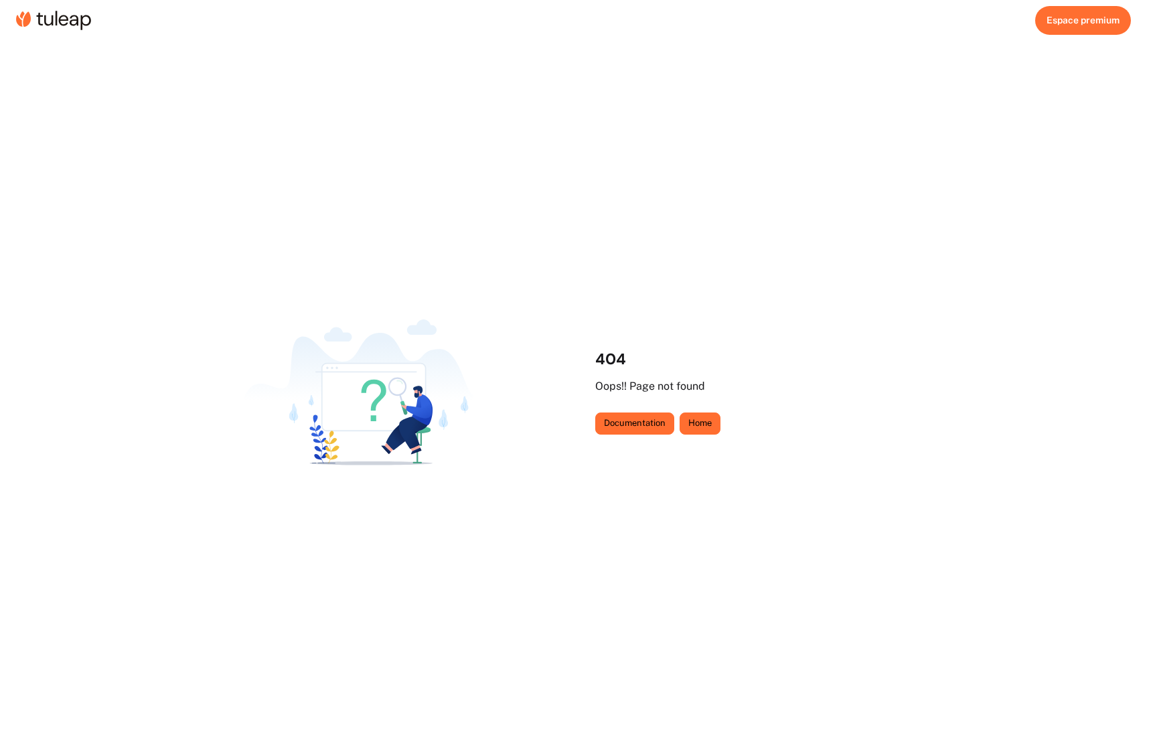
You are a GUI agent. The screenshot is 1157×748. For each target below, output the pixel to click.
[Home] (53, 20)
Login (1083, 20)
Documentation (635, 423)
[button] (1126, 714)
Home (700, 423)
